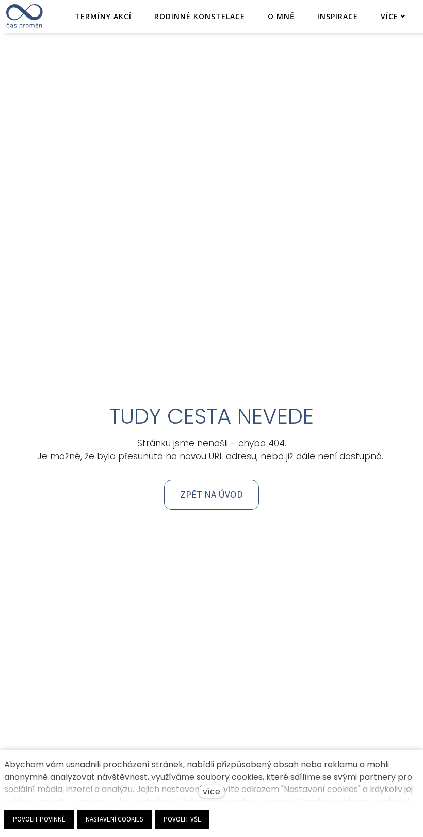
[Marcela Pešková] (24, 16)
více (211, 791)
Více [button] (389, 16)
